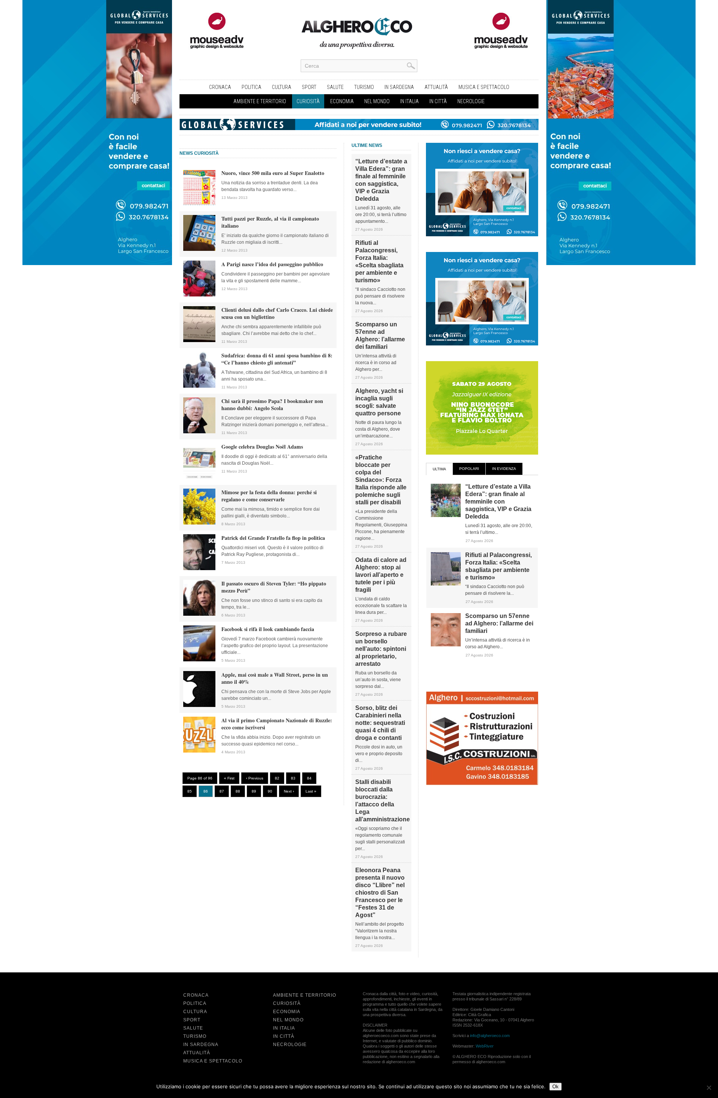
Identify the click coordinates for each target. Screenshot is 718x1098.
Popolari (469, 469)
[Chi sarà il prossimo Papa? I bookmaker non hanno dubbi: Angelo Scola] (199, 431)
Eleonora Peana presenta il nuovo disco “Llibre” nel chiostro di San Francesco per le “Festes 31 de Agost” (380, 892)
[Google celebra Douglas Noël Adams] (199, 477)
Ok (555, 1086)
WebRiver (485, 1046)
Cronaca (220, 87)
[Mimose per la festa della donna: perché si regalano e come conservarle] (199, 523)
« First (229, 778)
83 (293, 778)
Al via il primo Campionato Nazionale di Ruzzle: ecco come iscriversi (276, 724)
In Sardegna (399, 87)
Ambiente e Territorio (259, 101)
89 (254, 791)
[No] (708, 1087)
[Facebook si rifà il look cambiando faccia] (199, 659)
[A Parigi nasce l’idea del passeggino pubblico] (199, 295)
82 (277, 778)
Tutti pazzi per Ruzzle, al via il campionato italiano (270, 222)
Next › (289, 791)
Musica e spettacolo (483, 87)
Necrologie (471, 101)
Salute (335, 87)
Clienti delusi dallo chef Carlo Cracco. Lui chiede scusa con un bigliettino (277, 313)
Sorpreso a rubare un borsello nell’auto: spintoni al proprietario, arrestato (381, 649)
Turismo (364, 87)
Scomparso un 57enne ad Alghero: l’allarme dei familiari (380, 335)
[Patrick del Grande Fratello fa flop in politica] (199, 568)
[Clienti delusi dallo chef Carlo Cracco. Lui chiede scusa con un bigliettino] (199, 340)
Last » (311, 791)
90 (270, 791)
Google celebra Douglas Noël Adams (262, 446)
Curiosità (308, 101)
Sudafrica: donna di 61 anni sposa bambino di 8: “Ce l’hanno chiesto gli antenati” (276, 359)
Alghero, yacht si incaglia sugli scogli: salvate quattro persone (379, 402)
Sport (309, 87)
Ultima (439, 469)
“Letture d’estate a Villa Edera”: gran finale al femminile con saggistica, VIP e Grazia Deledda (381, 180)
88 (238, 791)
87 (222, 791)
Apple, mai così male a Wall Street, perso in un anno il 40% (274, 678)
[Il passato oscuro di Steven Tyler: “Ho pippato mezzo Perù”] (199, 614)
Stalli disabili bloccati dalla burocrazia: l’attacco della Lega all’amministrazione (381, 800)
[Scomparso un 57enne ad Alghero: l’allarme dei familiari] (446, 645)
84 (309, 778)
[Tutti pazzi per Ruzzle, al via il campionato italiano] (199, 249)
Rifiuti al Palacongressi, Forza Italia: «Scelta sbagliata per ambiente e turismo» (379, 261)
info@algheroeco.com (490, 1035)
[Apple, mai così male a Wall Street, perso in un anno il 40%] (199, 705)
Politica (251, 87)
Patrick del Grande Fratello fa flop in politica (273, 537)
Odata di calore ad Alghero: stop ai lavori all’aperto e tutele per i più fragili (380, 575)
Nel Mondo (377, 101)
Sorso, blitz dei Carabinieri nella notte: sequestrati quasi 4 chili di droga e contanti (380, 723)
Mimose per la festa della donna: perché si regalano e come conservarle (269, 496)
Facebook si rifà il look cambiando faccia (267, 629)
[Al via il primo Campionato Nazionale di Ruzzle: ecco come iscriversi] (199, 751)
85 (189, 791)
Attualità (436, 87)
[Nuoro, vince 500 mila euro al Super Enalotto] (199, 203)
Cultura (281, 87)
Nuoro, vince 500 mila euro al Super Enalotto (272, 172)
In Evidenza (504, 469)
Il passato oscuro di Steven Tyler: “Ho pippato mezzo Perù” (273, 587)
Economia (342, 101)
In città (438, 101)
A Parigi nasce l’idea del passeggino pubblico (272, 264)
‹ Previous (254, 778)
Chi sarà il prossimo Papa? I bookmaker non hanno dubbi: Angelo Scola (272, 404)
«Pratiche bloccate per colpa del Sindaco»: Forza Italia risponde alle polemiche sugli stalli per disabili (380, 479)
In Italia (409, 101)
